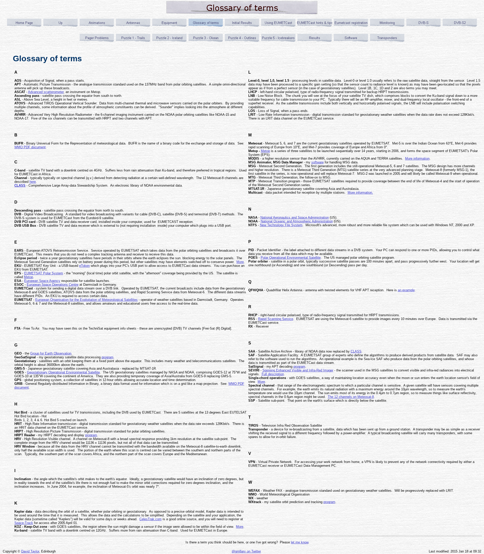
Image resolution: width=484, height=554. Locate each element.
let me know (299, 542)
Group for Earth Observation (50, 353)
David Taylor (30, 551)
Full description (273, 374)
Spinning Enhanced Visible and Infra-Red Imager (297, 370)
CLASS (356, 351)
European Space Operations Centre (52, 284)
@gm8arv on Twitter (246, 551)
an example (406, 290)
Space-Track (23, 523)
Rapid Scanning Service (275, 319)
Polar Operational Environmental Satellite (291, 257)
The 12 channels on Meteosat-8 (351, 397)
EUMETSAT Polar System (43, 273)
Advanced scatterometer (46, 92)
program (107, 357)
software (317, 162)
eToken (84, 266)
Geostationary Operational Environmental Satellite (63, 372)
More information (417, 158)
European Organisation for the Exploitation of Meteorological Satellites (86, 300)
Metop (28, 277)
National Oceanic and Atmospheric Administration (297, 221)
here (32, 182)
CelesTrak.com (150, 519)
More (240, 262)
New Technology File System (281, 225)
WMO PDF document (30, 147)
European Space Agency (42, 281)
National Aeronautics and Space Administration (294, 217)
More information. (360, 192)
